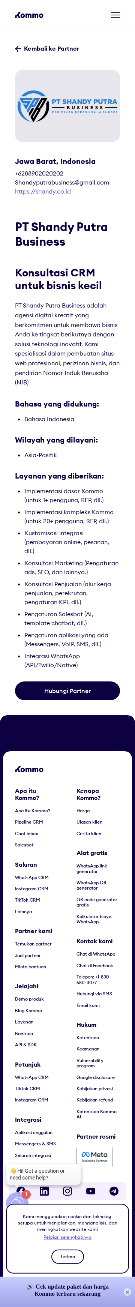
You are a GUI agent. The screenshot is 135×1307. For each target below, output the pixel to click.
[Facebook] (21, 1191)
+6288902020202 (39, 173)
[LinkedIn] (44, 1191)
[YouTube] (91, 1191)
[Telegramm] (114, 1191)
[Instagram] (67, 1191)
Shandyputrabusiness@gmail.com (62, 182)
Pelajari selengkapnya (68, 1237)
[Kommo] (29, 15)
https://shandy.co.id (43, 191)
